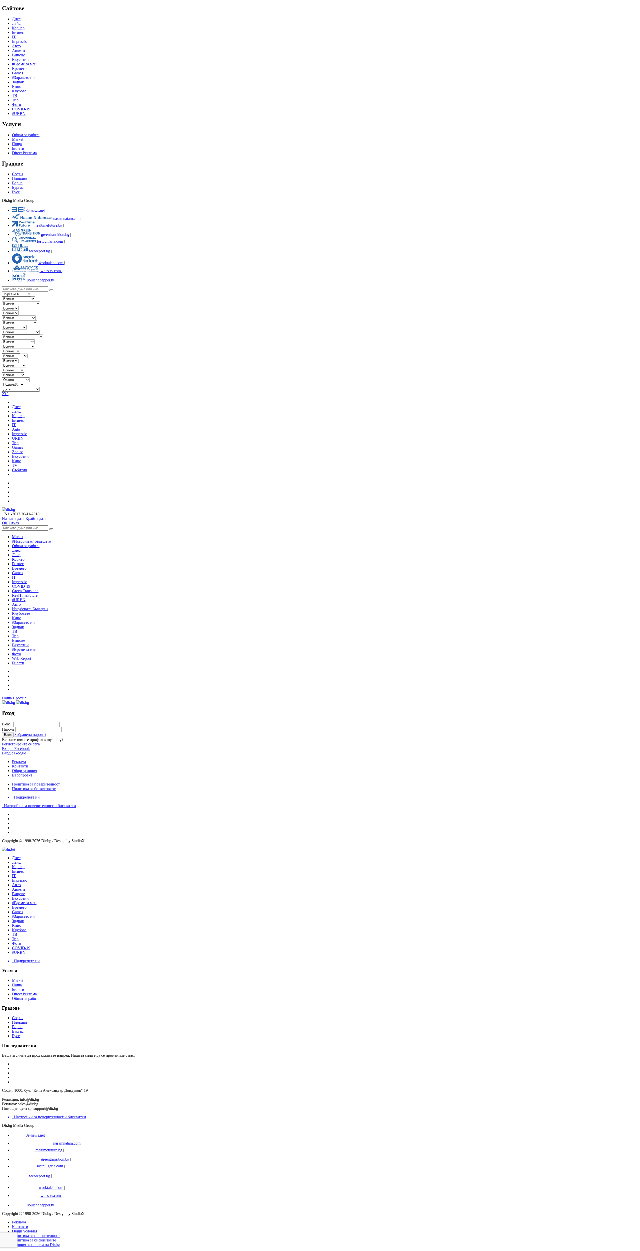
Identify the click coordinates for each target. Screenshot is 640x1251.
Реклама (19, 761)
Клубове (19, 91)
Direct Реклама (24, 153)
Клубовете (21, 613)
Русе (16, 192)
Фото (16, 104)
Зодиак (18, 82)
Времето (19, 68)
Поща (17, 144)
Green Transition (25, 591)
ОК (5, 523)
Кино (16, 86)
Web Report (21, 658)
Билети (18, 148)
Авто (16, 46)
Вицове (18, 55)
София (17, 174)
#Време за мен (24, 64)
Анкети (18, 50)
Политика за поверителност (36, 784)
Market (17, 139)
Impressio (19, 582)
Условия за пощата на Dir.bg (36, 1244)
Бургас (18, 187)
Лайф (16, 555)
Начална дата (13, 518)
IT (14, 577)
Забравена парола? (30, 734)
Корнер (18, 559)
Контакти (20, 766)
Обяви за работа (26, 135)
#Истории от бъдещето (31, 541)
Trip (15, 100)
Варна (17, 183)
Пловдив (19, 178)
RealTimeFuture (25, 595)
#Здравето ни (23, 77)
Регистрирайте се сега (21, 744)
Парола (8, 729)
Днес (16, 550)
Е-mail (7, 724)
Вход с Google (14, 753)
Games (17, 73)
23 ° (5, 394)
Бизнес (18, 564)
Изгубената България (30, 609)
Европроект (22, 775)
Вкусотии (20, 59)
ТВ (14, 95)
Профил (19, 698)
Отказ (14, 523)
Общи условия (24, 770)
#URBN (19, 113)
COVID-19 (21, 109)
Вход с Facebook (16, 748)
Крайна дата (36, 518)
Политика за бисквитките (34, 789)
